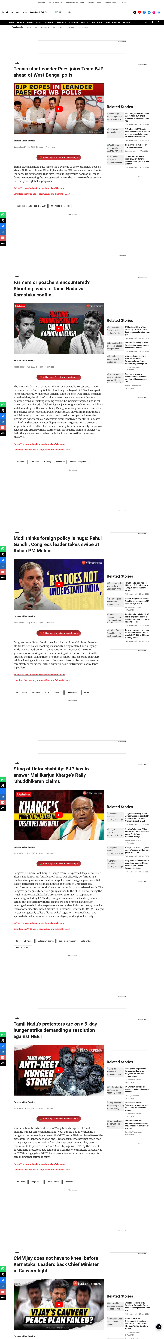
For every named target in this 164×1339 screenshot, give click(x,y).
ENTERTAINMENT (112, 22)
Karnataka (20, 462)
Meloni (86, 692)
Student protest (52, 1182)
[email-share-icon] (3, 239)
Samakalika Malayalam (75, 2)
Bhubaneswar (83, 27)
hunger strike (35, 1182)
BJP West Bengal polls (60, 206)
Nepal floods (32, 27)
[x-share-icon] (3, 222)
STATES (30, 22)
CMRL (60, 27)
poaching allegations (78, 462)
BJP (17, 941)
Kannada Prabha (55, 2)
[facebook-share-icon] (3, 227)
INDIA (11, 22)
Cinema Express (94, 2)
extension (70, 27)
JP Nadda (28, 941)
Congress (36, 692)
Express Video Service (24, 140)
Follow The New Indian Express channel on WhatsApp (39, 188)
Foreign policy (72, 692)
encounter (60, 462)
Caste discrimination (67, 941)
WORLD (20, 22)
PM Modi (57, 692)
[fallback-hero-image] (115, 117)
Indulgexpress (110, 2)
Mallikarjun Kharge (46, 941)
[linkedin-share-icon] (3, 233)
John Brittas (86, 941)
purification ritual (23, 947)
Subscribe (34, 12)
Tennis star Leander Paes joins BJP (31, 206)
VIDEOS (126, 22)
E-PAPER (43, 12)
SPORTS (84, 22)
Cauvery (47, 462)
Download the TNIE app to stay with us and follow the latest (42, 194)
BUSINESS (73, 22)
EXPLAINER (61, 22)
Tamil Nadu (34, 462)
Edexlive (123, 2)
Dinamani (41, 2)
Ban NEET (68, 1182)
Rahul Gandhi (21, 692)
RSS (47, 692)
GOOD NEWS (96, 22)
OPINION (49, 22)
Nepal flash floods (47, 27)
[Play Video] (59, 109)
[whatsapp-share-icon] (3, 216)
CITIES (39, 22)
